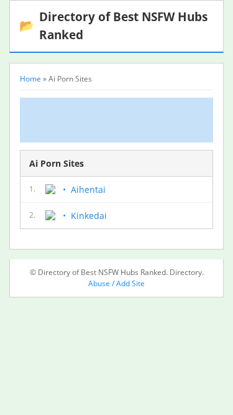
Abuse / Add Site (116, 283)
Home (30, 78)
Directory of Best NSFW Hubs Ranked (113, 25)
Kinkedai (89, 215)
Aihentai (88, 189)
